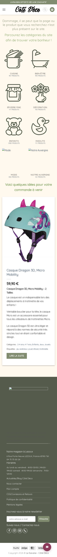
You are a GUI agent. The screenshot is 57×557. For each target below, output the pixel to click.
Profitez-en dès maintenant (27, 282)
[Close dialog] (53, 257)
